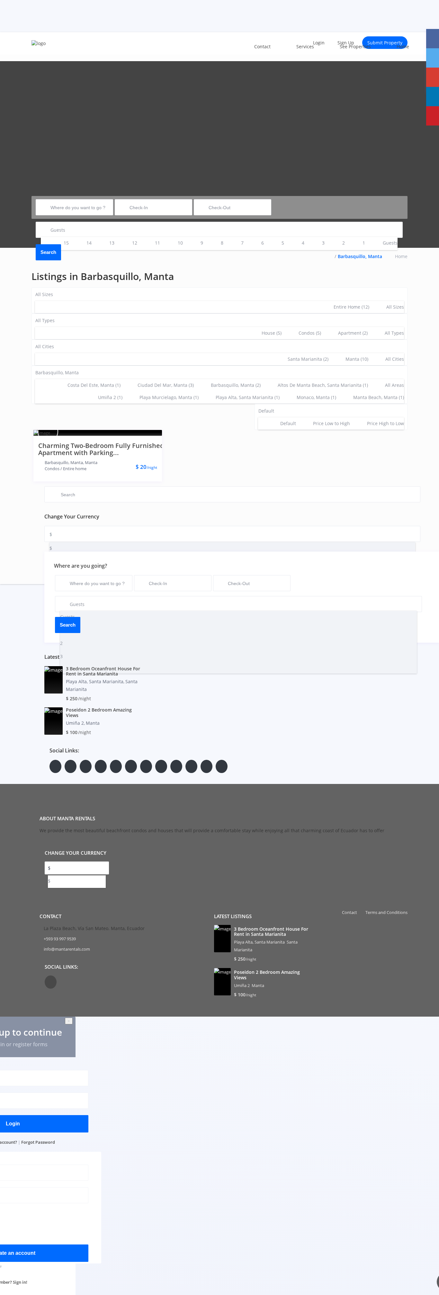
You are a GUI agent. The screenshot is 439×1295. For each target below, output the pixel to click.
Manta (91, 462)
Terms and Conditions (386, 912)
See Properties (355, 46)
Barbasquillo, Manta (64, 462)
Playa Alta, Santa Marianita (94, 681)
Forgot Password (38, 1142)
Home (403, 46)
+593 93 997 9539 (60, 939)
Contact (262, 46)
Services (305, 46)
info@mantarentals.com (67, 949)
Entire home (74, 468)
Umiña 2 (75, 723)
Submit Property (384, 43)
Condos (52, 468)
